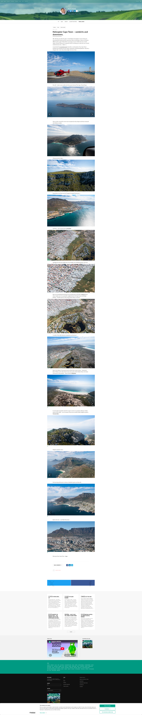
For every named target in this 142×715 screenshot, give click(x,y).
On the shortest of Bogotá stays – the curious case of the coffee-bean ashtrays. (53, 616)
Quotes (8, 1)
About (5, 1)
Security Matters (73, 21)
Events (66, 21)
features (56, 666)
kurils (53, 667)
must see (80, 667)
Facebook (68, 11)
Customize (107, 708)
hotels (66, 666)
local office (58, 667)
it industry (82, 666)
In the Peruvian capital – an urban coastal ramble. (87, 615)
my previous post (63, 47)
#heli (58, 27)
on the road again (86, 667)
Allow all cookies (107, 705)
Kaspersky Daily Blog (84, 682)
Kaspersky (81, 681)
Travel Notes (81, 21)
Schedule (12, 1)
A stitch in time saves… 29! (54, 597)
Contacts (26, 1)
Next (92, 114)
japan (87, 666)
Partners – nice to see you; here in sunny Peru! (71, 615)
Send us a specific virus (84, 679)
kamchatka (91, 666)
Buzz (62, 21)
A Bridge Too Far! (86, 596)
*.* (58, 21)
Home (2, 1)
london (62, 667)
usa (50, 670)
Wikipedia (73, 373)
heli (63, 666)
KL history (49, 667)
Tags (23, 1)
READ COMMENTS (58, 565)
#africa (54, 27)
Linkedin (75, 11)
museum (75, 667)
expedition (49, 666)
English (137, 1)
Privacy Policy (82, 677)
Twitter (70, 11)
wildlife (58, 670)
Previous (50, 114)
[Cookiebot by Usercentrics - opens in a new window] (32, 713)
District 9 (83, 294)
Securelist (82, 684)
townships (68, 228)
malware (67, 667)
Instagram (73, 11)
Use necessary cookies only (107, 712)
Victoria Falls (55, 413)
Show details (42, 712)
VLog (20, 1)
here (66, 556)
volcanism (54, 670)
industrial (74, 666)
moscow (71, 667)
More (71, 631)
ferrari (60, 666)
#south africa (63, 27)
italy (78, 666)
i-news (70, 666)
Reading (16, 1)
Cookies (81, 686)
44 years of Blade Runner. (69, 597)
